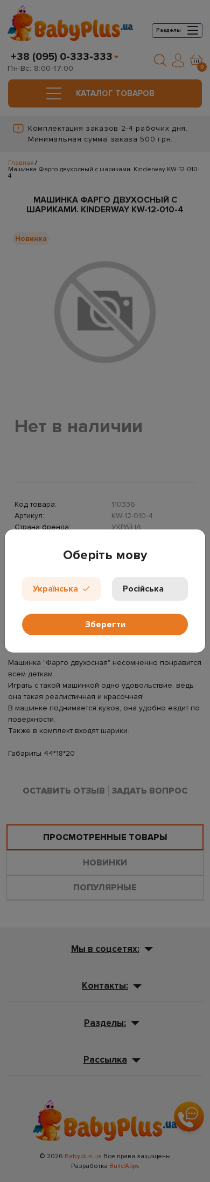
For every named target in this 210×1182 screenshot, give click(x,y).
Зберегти (105, 624)
